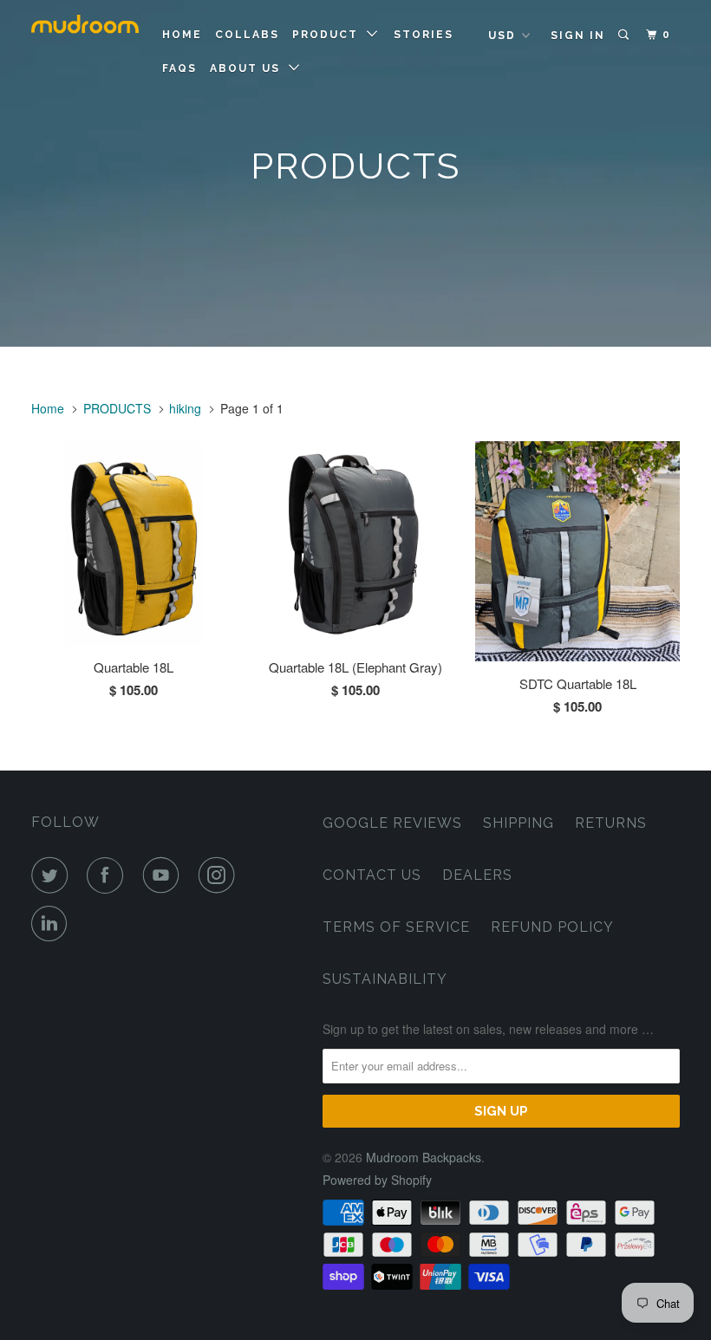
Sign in (578, 35)
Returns (611, 823)
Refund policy (552, 927)
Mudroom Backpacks (423, 1157)
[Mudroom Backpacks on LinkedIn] (53, 924)
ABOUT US (249, 68)
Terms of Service (396, 927)
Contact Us (372, 875)
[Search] (625, 35)
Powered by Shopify (377, 1179)
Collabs (247, 35)
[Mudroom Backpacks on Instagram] (220, 875)
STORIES (423, 35)
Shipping (518, 823)
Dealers (477, 875)
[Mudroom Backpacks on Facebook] (108, 875)
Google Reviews (392, 823)
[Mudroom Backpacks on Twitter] (53, 875)
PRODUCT (329, 35)
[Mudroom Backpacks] (85, 26)
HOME (182, 35)
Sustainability (385, 979)
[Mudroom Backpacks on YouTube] (164, 875)
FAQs (179, 68)
